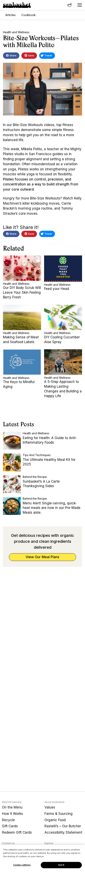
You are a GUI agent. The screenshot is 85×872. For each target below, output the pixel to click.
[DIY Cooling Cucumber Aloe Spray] (63, 317)
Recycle (8, 820)
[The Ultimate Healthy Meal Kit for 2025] (12, 462)
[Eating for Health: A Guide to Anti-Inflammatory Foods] (12, 441)
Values (49, 807)
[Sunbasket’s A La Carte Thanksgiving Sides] (12, 484)
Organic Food (55, 820)
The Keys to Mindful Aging (19, 384)
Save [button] (30, 55)
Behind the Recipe (35, 476)
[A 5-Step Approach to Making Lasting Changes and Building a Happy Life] (63, 362)
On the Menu (12, 807)
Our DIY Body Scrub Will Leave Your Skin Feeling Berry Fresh (22, 292)
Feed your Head (56, 289)
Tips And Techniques (37, 455)
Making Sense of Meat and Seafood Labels (21, 339)
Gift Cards (10, 826)
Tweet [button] (48, 55)
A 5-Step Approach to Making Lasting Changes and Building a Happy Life (63, 389)
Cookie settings (22, 864)
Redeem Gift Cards (17, 832)
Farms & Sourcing (58, 814)
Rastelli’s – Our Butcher (62, 826)
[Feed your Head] (63, 268)
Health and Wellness (16, 32)
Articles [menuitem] (10, 15)
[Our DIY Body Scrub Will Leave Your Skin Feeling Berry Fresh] (22, 268)
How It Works (12, 814)
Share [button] (12, 55)
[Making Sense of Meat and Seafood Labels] (22, 317)
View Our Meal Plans (42, 557)
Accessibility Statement (63, 832)
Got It (61, 865)
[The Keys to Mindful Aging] (22, 362)
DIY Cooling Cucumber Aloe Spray (62, 339)
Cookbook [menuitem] (28, 15)
